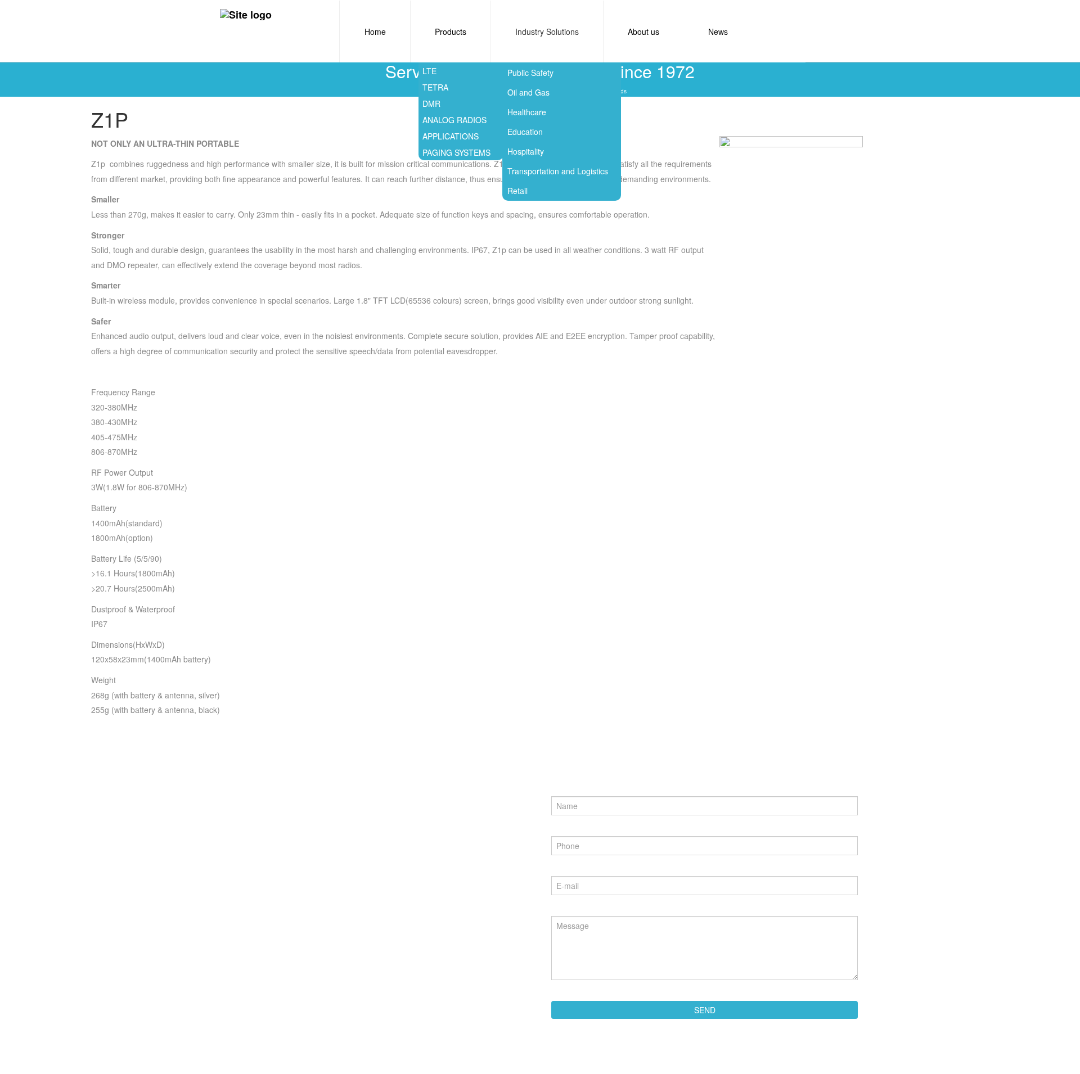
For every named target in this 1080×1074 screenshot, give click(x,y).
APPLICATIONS (450, 136)
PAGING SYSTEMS (456, 152)
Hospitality (525, 151)
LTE (429, 71)
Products (450, 31)
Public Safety (530, 72)
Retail (517, 191)
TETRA (435, 87)
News (718, 31)
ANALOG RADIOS (454, 120)
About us (643, 31)
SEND (705, 1010)
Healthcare (526, 112)
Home (375, 31)
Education (525, 132)
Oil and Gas (528, 92)
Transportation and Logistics (557, 171)
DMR (431, 103)
